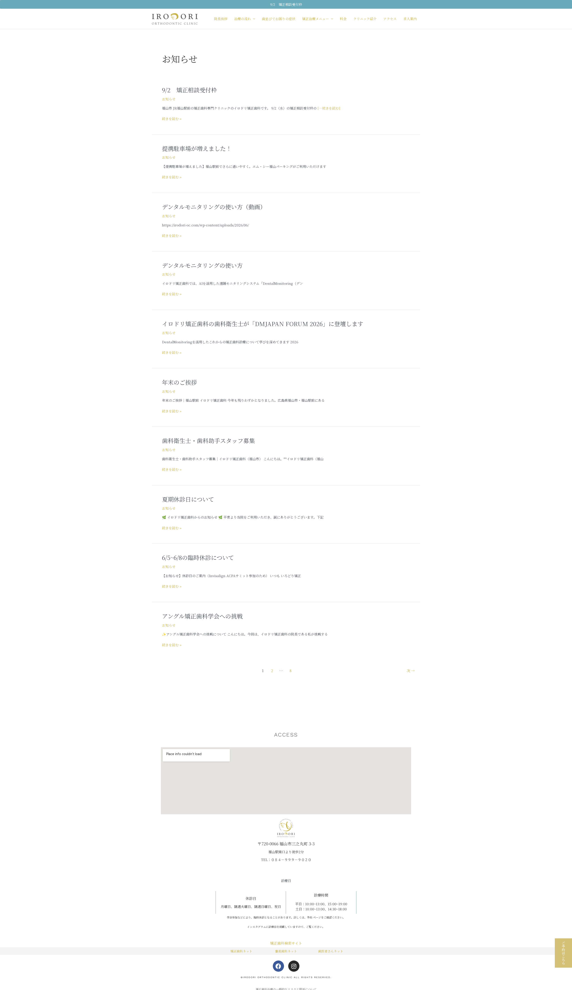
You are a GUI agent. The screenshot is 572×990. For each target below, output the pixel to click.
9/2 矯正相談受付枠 (189, 90)
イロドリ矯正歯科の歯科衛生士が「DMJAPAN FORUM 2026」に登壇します (262, 323)
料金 (343, 18)
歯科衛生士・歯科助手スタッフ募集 (208, 440)
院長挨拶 (220, 18)
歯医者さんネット (330, 951)
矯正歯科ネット (241, 951)
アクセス (390, 18)
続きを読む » (171, 119)
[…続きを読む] (328, 108)
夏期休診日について (188, 499)
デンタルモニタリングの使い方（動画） (214, 207)
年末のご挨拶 (179, 382)
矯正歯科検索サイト (286, 943)
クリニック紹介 (364, 18)
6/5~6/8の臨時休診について (198, 557)
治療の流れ (242, 18)
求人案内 (410, 18)
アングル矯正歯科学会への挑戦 (202, 616)
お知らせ (168, 99)
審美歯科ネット (286, 951)
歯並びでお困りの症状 (278, 18)
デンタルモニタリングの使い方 (202, 265)
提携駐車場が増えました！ (197, 148)
